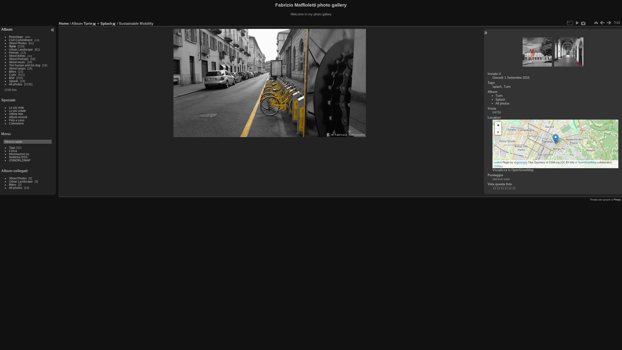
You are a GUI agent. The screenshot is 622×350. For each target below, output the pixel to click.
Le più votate (17, 110)
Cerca (13, 150)
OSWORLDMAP (19, 160)
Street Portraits (18, 59)
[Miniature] (596, 23)
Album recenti (18, 117)
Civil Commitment (20, 40)
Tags (12, 147)
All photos (15, 84)
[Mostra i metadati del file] (583, 23)
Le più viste (16, 107)
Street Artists (17, 55)
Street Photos (18, 43)
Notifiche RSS (18, 157)
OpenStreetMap (587, 162)
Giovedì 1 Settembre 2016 (510, 77)
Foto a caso (16, 120)
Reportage (16, 36)
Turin (12, 46)
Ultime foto (16, 113)
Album (6, 29)
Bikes (12, 71)
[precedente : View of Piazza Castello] (602, 23)
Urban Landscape (21, 49)
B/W (11, 77)
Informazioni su (19, 154)
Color (12, 74)
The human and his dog (24, 65)
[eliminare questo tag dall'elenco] (94, 23)
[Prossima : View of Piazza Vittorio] (608, 23)
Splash (13, 81)
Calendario (16, 123)
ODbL (498, 166)
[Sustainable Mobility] (556, 139)
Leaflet (498, 162)
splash (497, 86)
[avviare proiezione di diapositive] (577, 23)
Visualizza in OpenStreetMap (513, 170)
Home (64, 23)
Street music (17, 62)
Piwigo (617, 199)
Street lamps (17, 68)
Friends (14, 52)
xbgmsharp (520, 162)
